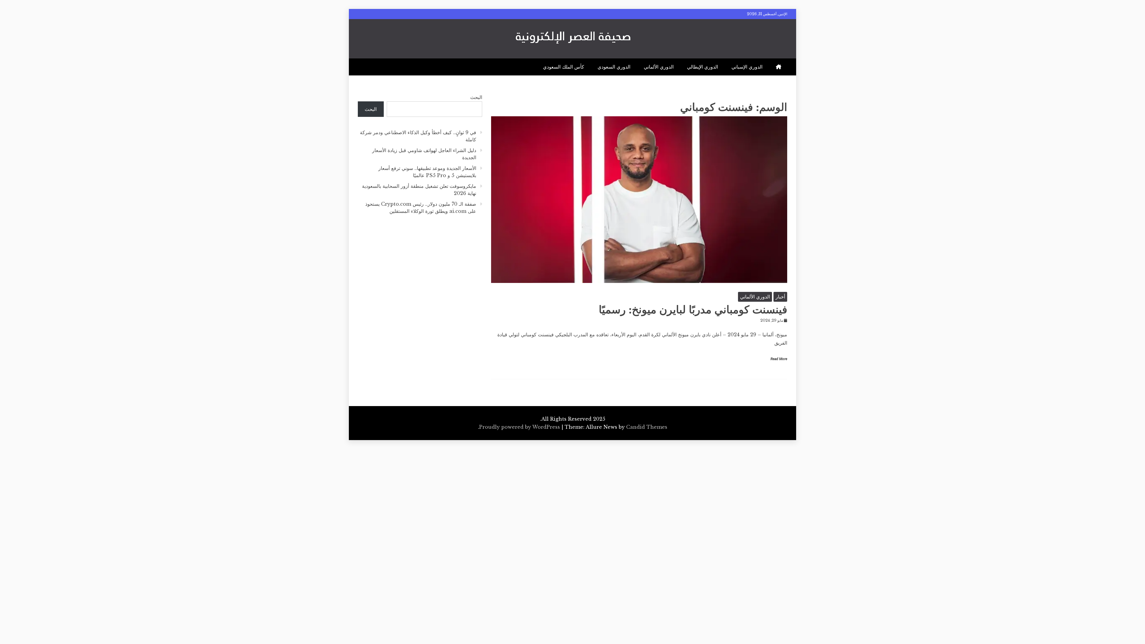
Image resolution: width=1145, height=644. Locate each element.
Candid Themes (646, 427)
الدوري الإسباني (746, 67)
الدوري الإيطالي (702, 67)
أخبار (780, 297)
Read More (778, 359)
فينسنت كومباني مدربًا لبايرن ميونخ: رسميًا (693, 309)
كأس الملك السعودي (563, 67)
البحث (476, 97)
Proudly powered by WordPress (520, 427)
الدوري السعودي (614, 67)
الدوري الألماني (659, 67)
